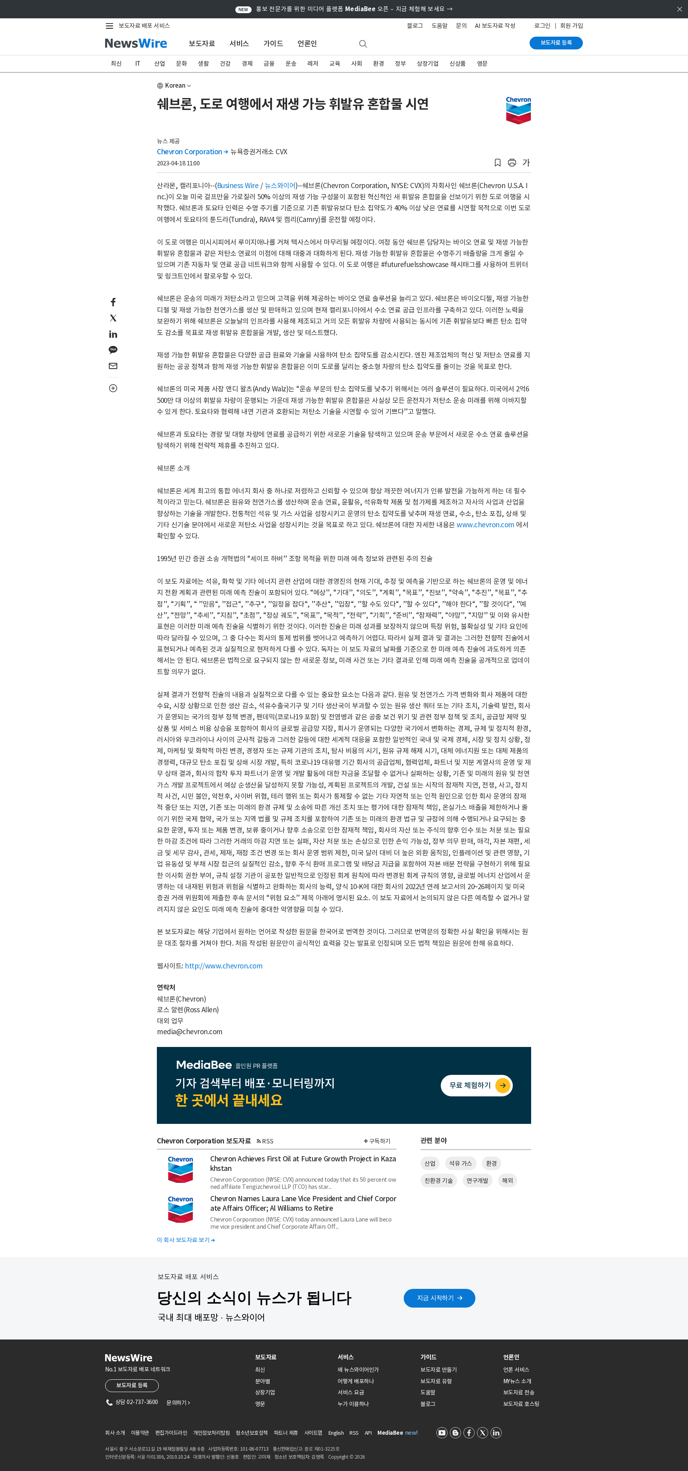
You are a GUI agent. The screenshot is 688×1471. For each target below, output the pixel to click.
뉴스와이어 (280, 185)
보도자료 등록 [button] (132, 1385)
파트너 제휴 (286, 1433)
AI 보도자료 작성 (495, 25)
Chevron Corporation (192, 151)
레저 (312, 63)
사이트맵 (313, 1433)
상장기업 (427, 63)
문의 (461, 25)
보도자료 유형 (436, 1381)
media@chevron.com (190, 1031)
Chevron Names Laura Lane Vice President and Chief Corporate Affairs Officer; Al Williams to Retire (303, 1203)
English (336, 1433)
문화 (181, 63)
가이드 (273, 43)
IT (138, 63)
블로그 (415, 25)
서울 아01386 (150, 1457)
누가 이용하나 (353, 1404)
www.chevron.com (485, 524)
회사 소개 (115, 1433)
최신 (116, 63)
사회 (356, 63)
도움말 (440, 25)
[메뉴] (111, 25)
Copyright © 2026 (346, 1457)
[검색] (363, 44)
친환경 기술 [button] (438, 1180)
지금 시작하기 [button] (435, 1298)
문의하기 (178, 1402)
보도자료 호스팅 (521, 1404)
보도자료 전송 (519, 1392)
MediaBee (390, 1433)
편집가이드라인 (171, 1433)
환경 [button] (491, 1163)
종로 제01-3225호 (321, 1449)
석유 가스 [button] (460, 1163)
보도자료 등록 (556, 42)
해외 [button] (507, 1180)
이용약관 (140, 1433)
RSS (268, 1141)
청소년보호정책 (252, 1433)
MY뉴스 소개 (517, 1381)
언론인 (307, 43)
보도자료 (202, 43)
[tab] (293, 1357)
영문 (482, 63)
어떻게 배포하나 (356, 1381)
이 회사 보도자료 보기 (186, 1240)
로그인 (542, 25)
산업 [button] (429, 1163)
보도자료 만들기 (438, 1369)
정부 (400, 63)
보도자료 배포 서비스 (144, 25)
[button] (497, 163)
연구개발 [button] (477, 1180)
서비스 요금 (351, 1392)
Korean (175, 85)
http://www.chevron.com (223, 966)
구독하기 (380, 1141)
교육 (334, 63)
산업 (159, 63)
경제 (247, 63)
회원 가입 (571, 25)
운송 (290, 63)
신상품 (458, 63)
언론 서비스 (516, 1369)
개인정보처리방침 (211, 1433)
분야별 (262, 1381)
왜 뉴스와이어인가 (358, 1369)
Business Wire (238, 185)
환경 (378, 63)
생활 (203, 63)
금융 (269, 63)
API (368, 1433)
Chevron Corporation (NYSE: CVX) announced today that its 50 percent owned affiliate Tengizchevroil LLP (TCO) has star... (303, 1183)
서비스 (239, 43)
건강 (225, 63)
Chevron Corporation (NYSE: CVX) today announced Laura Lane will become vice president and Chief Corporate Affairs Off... (300, 1223)
